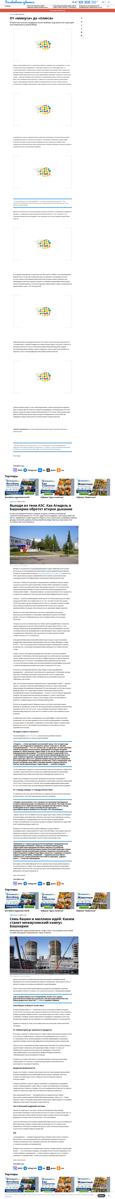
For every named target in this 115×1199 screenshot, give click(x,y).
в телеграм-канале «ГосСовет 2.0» (49, 573)
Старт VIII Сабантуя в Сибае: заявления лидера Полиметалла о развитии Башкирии (37, 6)
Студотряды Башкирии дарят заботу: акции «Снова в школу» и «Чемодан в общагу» (64, 6)
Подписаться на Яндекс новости (94, 2)
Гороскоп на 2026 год (57, 10)
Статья (7, 6)
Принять (101, 1195)
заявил (41, 1000)
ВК (81, 2)
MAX (87, 2)
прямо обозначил (31, 736)
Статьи (12, 14)
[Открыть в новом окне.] (17, 470)
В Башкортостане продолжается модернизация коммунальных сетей (90, 6)
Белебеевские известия (19, 2)
